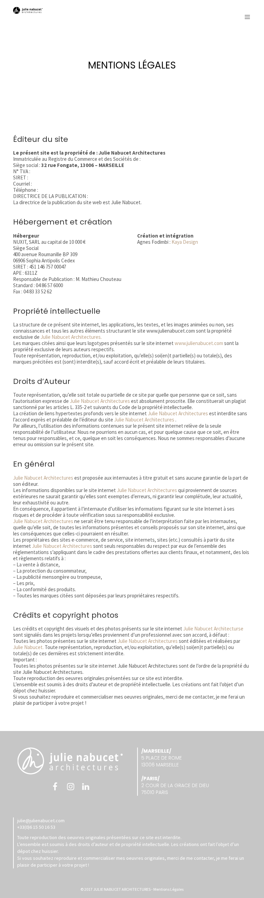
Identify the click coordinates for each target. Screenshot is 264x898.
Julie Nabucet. (29, 647)
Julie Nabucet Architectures (99, 401)
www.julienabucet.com (199, 343)
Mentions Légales (168, 889)
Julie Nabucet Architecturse (213, 628)
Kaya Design (185, 242)
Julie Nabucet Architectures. (71, 337)
